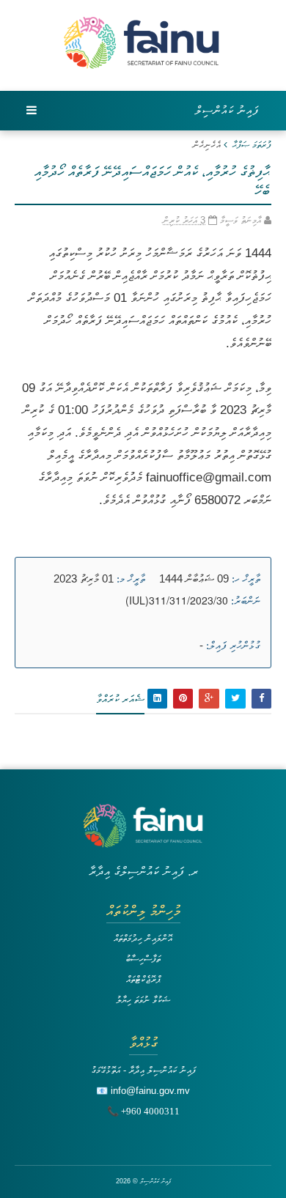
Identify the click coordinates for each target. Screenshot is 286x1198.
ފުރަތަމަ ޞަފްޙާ (251, 144)
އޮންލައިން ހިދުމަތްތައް (143, 938)
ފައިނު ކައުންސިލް (227, 110)
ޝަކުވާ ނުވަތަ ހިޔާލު (143, 999)
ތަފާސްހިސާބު (143, 958)
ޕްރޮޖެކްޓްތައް (143, 979)
